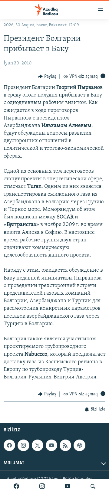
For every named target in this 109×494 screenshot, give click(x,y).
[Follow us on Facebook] (9, 445)
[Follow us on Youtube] (51, 445)
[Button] (47, 76)
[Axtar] (93, 486)
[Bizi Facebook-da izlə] (16, 486)
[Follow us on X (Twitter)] (37, 445)
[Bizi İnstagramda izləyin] (42, 486)
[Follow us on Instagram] (23, 445)
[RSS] (65, 445)
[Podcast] (79, 445)
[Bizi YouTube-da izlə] (67, 486)
